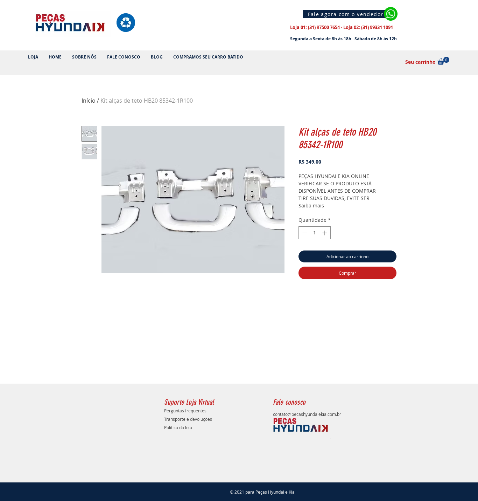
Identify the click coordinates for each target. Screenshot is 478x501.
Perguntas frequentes (185, 410)
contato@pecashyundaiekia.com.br (307, 414)
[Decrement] (304, 233)
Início (89, 100)
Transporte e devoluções (188, 419)
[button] (443, 61)
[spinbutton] (314, 233)
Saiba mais (311, 205)
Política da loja (178, 427)
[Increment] (325, 233)
